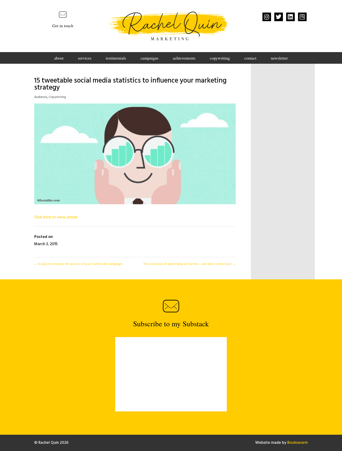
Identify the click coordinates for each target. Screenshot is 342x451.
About (59, 58)
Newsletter (279, 58)
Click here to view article (56, 217)
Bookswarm (297, 443)
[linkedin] (290, 17)
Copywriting (220, 58)
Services (84, 58)
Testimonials (116, 58)
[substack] (302, 17)
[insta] (266, 17)
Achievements (184, 58)
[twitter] (278, 17)
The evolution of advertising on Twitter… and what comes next (189, 264)
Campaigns (149, 58)
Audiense (40, 97)
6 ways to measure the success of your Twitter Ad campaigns (78, 264)
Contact (250, 58)
